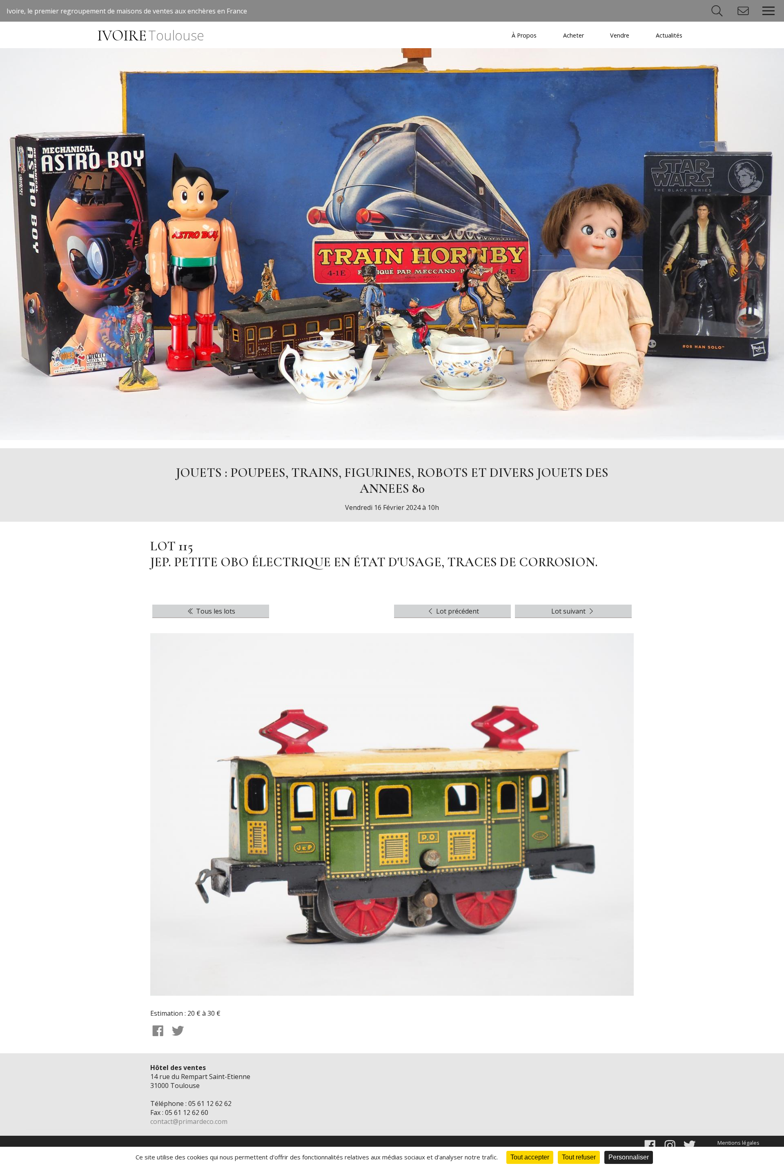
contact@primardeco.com (188, 1121)
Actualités (669, 35)
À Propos (524, 35)
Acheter (573, 35)
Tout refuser (579, 1157)
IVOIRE (150, 36)
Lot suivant (569, 611)
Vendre (619, 35)
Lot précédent (456, 611)
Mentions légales (738, 1142)
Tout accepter (529, 1157)
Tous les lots (214, 611)
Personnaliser (628, 1157)
